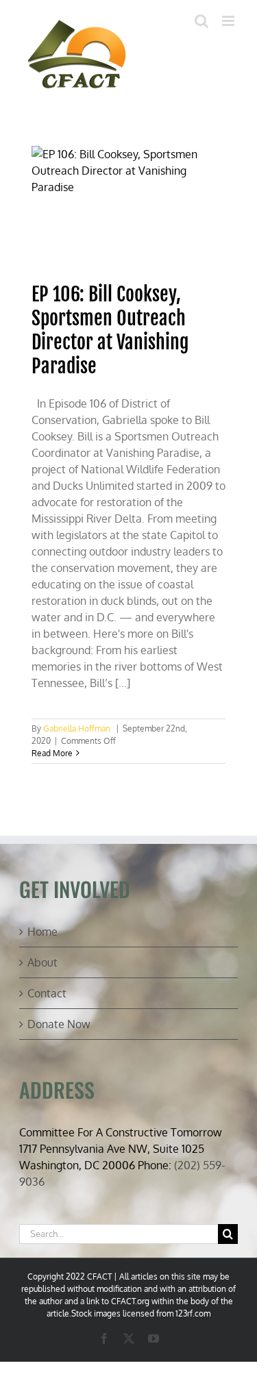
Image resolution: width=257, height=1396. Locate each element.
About (42, 962)
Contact (46, 993)
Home (42, 931)
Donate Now (58, 1024)
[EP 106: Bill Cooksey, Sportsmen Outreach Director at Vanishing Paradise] (129, 207)
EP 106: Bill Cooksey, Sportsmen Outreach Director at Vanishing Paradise (110, 330)
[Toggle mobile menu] (229, 21)
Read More (52, 753)
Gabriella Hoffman (76, 728)
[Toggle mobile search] (201, 21)
